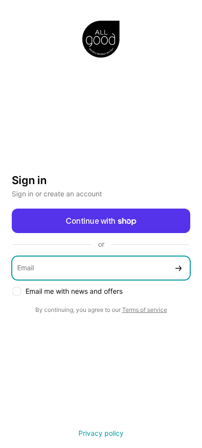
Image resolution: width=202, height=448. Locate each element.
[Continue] (178, 268)
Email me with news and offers (74, 291)
